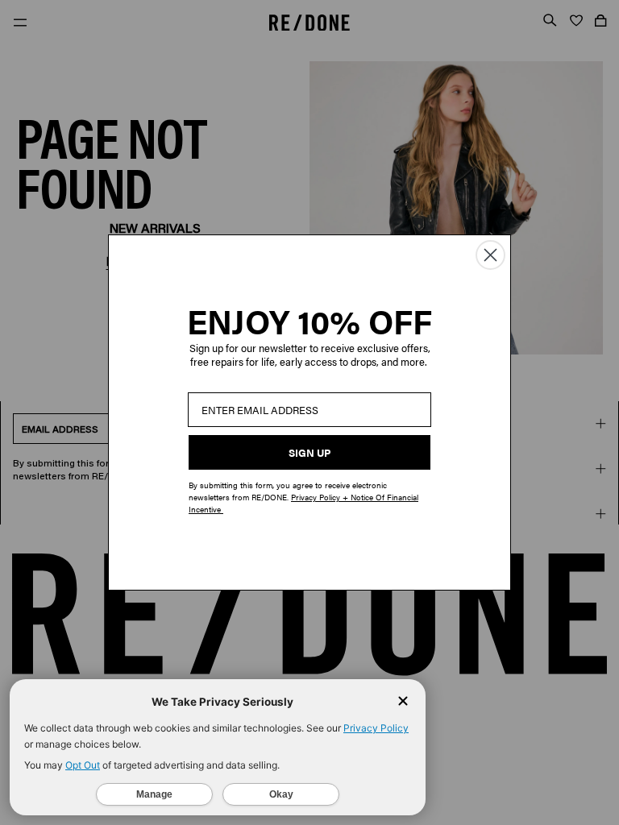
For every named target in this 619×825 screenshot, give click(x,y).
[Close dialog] (490, 255)
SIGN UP (309, 452)
